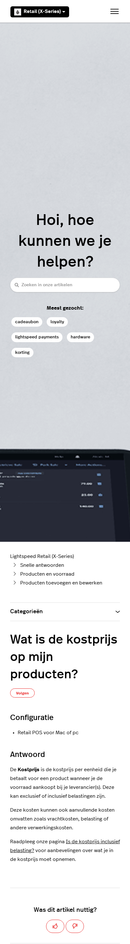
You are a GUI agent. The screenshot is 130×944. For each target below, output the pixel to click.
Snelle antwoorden (42, 565)
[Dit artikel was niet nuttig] (75, 926)
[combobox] (65, 285)
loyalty (57, 321)
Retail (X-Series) (42, 11)
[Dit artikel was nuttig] (55, 926)
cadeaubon (26, 321)
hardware (80, 337)
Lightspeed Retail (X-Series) (42, 556)
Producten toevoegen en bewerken (61, 582)
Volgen (22, 693)
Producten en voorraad (47, 574)
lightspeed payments (37, 337)
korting (22, 352)
